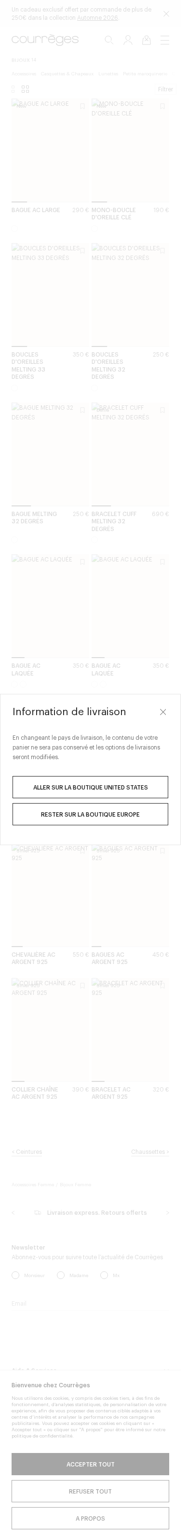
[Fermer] (163, 711)
